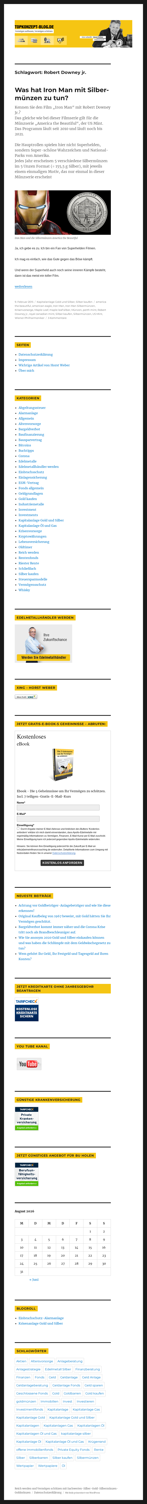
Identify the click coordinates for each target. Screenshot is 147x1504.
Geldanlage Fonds (66, 1385)
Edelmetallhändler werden (39, 467)
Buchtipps (26, 451)
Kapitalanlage (57, 1409)
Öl (63, 1466)
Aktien (21, 1361)
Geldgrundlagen (31, 493)
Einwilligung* (25, 825)
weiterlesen (23, 286)
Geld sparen (94, 1385)
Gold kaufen (28, 499)
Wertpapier (25, 1466)
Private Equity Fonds (74, 1450)
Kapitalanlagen (27, 1425)
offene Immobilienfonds (34, 1450)
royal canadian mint (41, 313)
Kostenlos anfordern (62, 862)
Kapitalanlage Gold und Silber (56, 301)
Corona (24, 456)
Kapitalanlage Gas (86, 1409)
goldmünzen (26, 1401)
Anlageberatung (69, 1361)
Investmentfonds (29, 1409)
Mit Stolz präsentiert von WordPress (82, 1493)
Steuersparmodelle (33, 579)
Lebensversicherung (34, 542)
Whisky (24, 590)
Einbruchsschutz (31, 472)
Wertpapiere (47, 1466)
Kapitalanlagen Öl (90, 1425)
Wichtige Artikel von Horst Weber (44, 365)
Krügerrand (97, 1441)
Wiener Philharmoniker (29, 317)
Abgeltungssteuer (32, 408)
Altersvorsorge (30, 424)
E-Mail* (21, 813)
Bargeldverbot (29, 429)
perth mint (89, 309)
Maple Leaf (41, 309)
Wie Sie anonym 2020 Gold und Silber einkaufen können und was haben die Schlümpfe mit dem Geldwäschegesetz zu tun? (64, 943)
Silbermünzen (82, 313)
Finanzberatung (87, 1369)
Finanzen (23, 1377)
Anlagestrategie (28, 1369)
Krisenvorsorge (24, 309)
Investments (28, 515)
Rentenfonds (28, 558)
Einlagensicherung (33, 477)
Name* (21, 802)
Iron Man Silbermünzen (80, 305)
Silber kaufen (84, 301)
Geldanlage (69, 1377)
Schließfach (27, 568)
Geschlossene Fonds (32, 1393)
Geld (52, 1377)
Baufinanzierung (31, 434)
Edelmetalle (28, 461)
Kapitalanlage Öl (28, 1441)
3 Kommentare (57, 317)
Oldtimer (25, 547)
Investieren (85, 1401)
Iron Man (58, 305)
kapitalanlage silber (76, 1433)
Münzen (76, 309)
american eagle (42, 305)
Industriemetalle (31, 504)
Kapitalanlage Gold (30, 1417)
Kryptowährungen (33, 536)
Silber (20, 1458)
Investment (27, 509)
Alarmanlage (28, 413)
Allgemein (26, 418)
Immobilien (49, 1401)
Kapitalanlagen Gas (58, 1425)
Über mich (26, 370)
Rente (99, 1450)
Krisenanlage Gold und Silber (41, 1323)
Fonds (39, 1377)
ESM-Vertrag (29, 483)
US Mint (97, 313)
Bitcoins (25, 445)
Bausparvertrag (30, 440)
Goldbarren (72, 1393)
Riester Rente (29, 563)
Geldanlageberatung (32, 1385)
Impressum (27, 360)
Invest (67, 1401)
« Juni (33, 1279)
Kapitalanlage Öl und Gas (38, 526)
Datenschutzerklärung (36, 354)
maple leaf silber (59, 309)
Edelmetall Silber (58, 1369)
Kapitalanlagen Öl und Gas (36, 1433)
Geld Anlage (91, 1377)
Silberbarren (38, 1458)
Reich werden (29, 552)
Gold (55, 1393)
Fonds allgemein (31, 488)
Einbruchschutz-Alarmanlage (41, 1318)
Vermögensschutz (32, 585)
